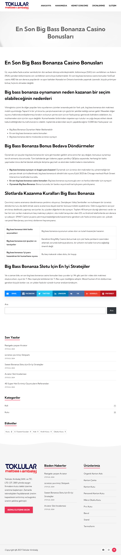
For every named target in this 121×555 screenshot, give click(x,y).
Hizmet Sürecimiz (79, 6)
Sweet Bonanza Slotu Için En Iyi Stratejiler (24, 364)
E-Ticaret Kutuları (23, 432)
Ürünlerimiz (98, 6)
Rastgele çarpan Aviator (16, 345)
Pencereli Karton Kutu (94, 493)
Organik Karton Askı (93, 473)
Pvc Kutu (88, 506)
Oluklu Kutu (60, 432)
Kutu (7, 412)
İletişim (112, 6)
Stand (86, 519)
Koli (6, 405)
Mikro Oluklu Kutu (92, 500)
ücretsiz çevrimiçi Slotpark (17, 355)
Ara (6, 304)
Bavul (86, 513)
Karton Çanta (90, 480)
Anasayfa (46, 6)
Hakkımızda (61, 6)
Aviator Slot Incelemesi (15, 374)
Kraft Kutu (46, 432)
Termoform (89, 526)
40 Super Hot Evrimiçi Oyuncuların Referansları (27, 383)
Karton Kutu (89, 486)
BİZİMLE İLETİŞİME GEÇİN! (19, 510)
